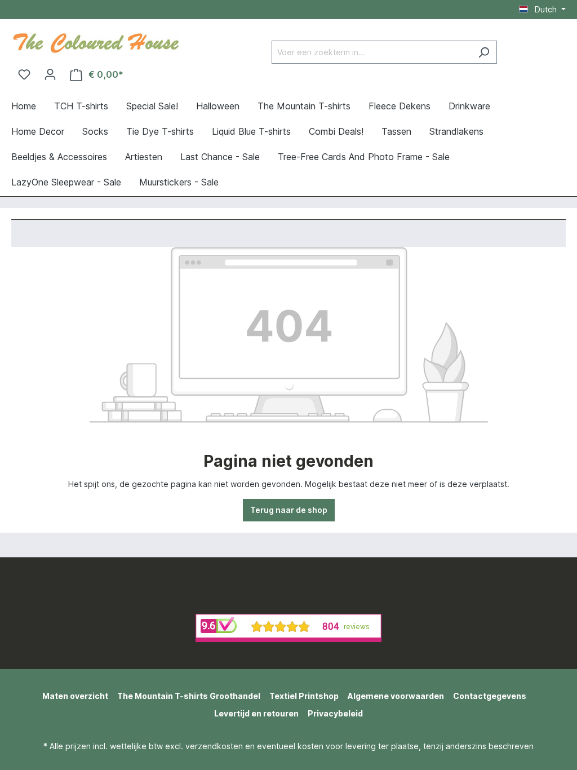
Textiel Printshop (304, 696)
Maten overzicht (75, 696)
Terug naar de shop (288, 510)
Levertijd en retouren (256, 713)
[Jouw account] (50, 74)
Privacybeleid (335, 713)
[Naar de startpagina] (95, 42)
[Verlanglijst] (24, 74)
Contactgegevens (489, 696)
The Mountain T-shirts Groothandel (188, 696)
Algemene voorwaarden (396, 696)
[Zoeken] (484, 52)
